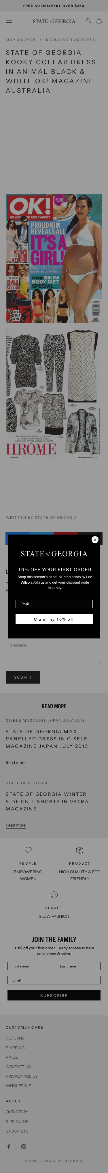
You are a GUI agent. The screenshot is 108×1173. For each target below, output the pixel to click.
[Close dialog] (95, 540)
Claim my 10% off (54, 619)
